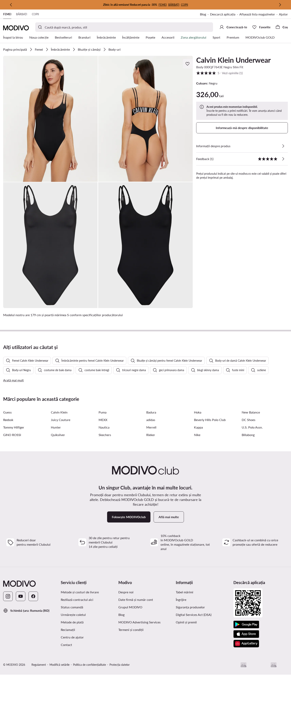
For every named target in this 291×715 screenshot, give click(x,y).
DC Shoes (248, 420)
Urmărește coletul (73, 614)
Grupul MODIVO (145, 607)
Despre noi (125, 592)
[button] (50, 119)
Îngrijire (181, 599)
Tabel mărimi (184, 592)
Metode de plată (72, 622)
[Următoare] (280, 4)
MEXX (103, 420)
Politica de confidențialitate (89, 664)
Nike (197, 435)
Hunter (56, 427)
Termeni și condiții (145, 630)
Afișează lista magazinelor (257, 14)
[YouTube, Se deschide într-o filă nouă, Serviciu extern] (20, 596)
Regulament (38, 664)
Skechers (105, 435)
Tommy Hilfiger (13, 427)
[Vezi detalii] (283, 146)
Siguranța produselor (190, 607)
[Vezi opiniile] (283, 159)
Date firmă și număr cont (135, 599)
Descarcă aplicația (224, 14)
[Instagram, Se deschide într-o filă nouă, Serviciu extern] (8, 596)
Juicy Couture (60, 420)
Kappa (198, 427)
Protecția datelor (119, 664)
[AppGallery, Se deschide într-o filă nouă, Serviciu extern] (246, 644)
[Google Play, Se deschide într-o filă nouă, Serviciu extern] (246, 625)
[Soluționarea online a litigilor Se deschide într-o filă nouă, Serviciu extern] (273, 664)
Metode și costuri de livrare (80, 592)
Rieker (150, 435)
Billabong (248, 435)
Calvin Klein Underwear (233, 60)
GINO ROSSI (12, 435)
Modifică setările (59, 664)
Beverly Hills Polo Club (210, 420)
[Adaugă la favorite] (188, 63)
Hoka (197, 412)
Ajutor (283, 14)
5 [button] (219, 73)
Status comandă (72, 607)
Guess (7, 412)
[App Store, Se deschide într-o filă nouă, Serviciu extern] (246, 634)
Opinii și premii (186, 622)
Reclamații (68, 630)
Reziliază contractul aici (77, 599)
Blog (205, 14)
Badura (151, 412)
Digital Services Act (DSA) (193, 614)
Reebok (8, 420)
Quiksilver (58, 435)
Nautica (104, 427)
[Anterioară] (11, 4)
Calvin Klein (59, 412)
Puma (103, 412)
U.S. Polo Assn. (252, 427)
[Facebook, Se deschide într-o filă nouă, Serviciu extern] (33, 596)
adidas (150, 420)
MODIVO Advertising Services (145, 622)
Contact (66, 645)
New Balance (251, 412)
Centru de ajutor (72, 637)
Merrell (151, 427)
